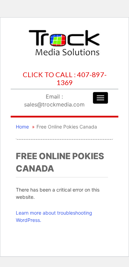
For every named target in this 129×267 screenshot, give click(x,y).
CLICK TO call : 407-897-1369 (65, 78)
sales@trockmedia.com (54, 104)
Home (22, 127)
